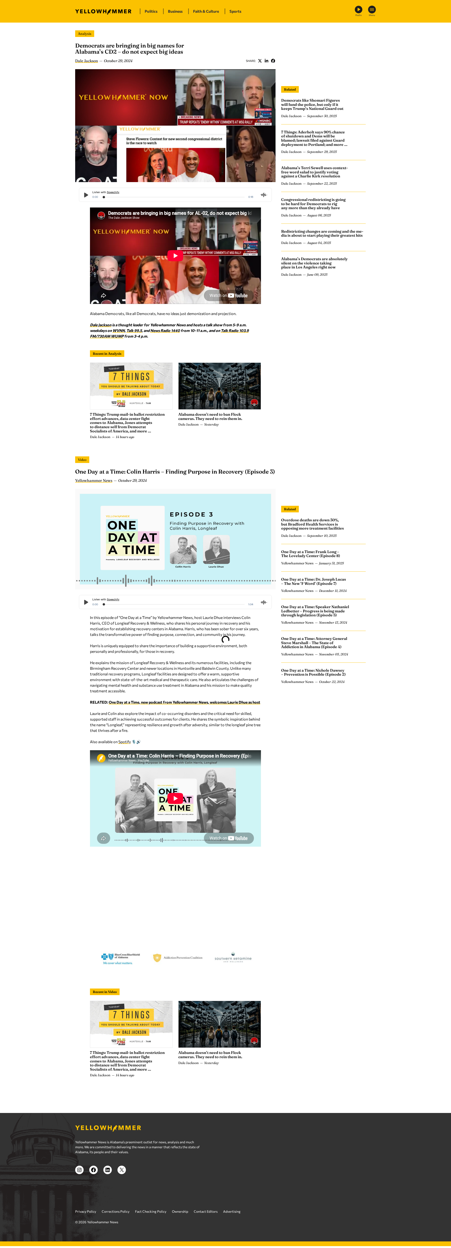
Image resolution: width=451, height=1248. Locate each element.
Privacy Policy (85, 1211)
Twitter (259, 60)
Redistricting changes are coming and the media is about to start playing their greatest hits (322, 233)
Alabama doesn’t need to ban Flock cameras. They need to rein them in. (210, 416)
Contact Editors (206, 1211)
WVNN (119, 330)
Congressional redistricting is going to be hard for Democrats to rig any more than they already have (313, 203)
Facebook (273, 60)
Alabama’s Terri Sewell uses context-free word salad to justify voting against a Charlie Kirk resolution (314, 171)
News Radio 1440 (165, 330)
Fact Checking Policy (150, 1211)
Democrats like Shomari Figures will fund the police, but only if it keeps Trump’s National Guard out (312, 104)
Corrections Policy (115, 1211)
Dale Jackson (86, 60)
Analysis (84, 34)
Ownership (180, 1211)
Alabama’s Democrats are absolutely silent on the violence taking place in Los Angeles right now (314, 262)
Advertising (232, 1211)
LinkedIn (266, 60)
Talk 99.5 (134, 330)
